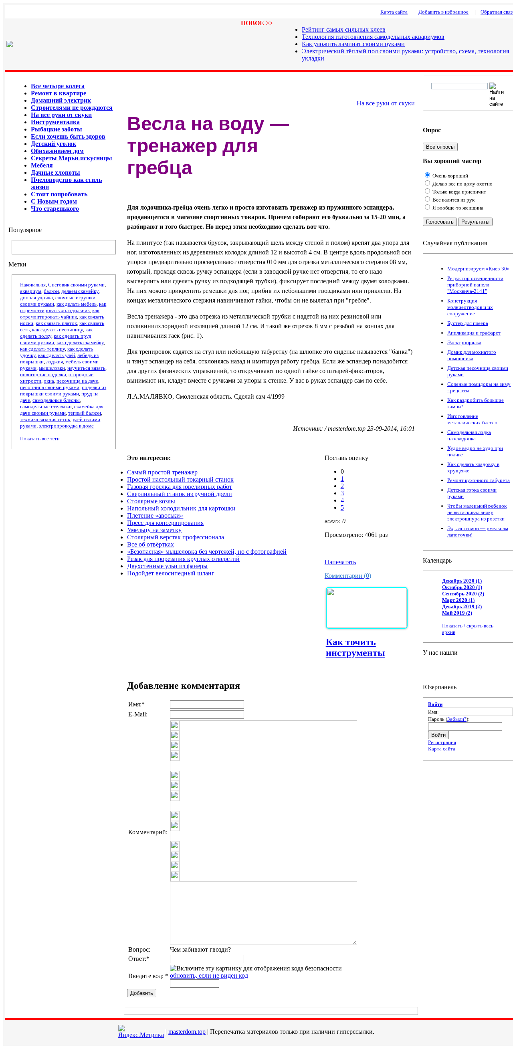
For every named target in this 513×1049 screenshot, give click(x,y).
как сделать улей (56, 355)
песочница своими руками (49, 387)
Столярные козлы (151, 501)
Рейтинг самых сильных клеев (344, 29)
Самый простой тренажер (162, 472)
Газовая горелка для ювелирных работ (179, 486)
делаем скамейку (80, 291)
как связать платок (56, 323)
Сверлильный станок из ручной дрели (179, 493)
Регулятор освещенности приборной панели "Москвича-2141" (475, 284)
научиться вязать (86, 368)
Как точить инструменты (355, 647)
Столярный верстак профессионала (175, 537)
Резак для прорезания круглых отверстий (183, 558)
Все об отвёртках (150, 544)
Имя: (433, 712)
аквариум (30, 291)
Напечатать (340, 562)
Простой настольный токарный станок (180, 479)
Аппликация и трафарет (474, 333)
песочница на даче (77, 381)
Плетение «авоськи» (155, 515)
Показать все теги (40, 439)
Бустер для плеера (467, 323)
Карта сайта (441, 749)
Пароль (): (449, 719)
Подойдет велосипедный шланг (170, 573)
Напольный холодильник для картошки (181, 508)
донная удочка (36, 298)
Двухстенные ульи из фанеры (167, 566)
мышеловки (52, 368)
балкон (51, 291)
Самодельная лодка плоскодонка (469, 435)
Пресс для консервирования (165, 522)
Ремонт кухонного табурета (478, 480)
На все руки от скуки (386, 103)
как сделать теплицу (42, 349)
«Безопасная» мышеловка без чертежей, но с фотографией (207, 551)
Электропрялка (464, 342)
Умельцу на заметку (154, 530)
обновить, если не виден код (209, 975)
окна (49, 381)
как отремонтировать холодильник (63, 307)
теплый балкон (84, 413)
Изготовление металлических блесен (472, 419)
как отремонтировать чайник (59, 313)
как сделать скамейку (80, 342)
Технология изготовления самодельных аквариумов (373, 36)
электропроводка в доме (66, 426)
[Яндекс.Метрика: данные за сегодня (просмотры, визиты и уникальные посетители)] (141, 1032)
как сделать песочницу (57, 330)
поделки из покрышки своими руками (63, 390)
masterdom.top (187, 1031)
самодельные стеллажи (46, 406)
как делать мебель (77, 304)
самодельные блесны (56, 400)
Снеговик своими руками (76, 285)
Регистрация (442, 742)
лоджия (54, 362)
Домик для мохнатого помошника (471, 355)
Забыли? (457, 719)
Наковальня (33, 285)
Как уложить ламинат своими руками (353, 43)
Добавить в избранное (443, 12)
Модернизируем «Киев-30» (478, 269)
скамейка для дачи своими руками (61, 409)
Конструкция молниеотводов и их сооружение (470, 307)
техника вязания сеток (45, 419)
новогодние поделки (43, 374)
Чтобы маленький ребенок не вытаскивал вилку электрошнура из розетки (477, 512)
